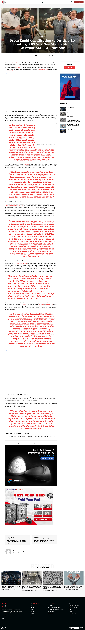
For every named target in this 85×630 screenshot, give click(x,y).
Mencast (26, 164)
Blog (42, 36)
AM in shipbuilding (43, 69)
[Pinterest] (71, 67)
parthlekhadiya (37, 55)
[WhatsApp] (74, 67)
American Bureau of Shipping (13, 62)
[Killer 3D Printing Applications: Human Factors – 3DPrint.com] (63, 109)
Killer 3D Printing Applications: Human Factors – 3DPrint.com (73, 109)
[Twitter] (68, 67)
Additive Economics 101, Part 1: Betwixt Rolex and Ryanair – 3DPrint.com (73, 125)
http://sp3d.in (16, 552)
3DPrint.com (18, 67)
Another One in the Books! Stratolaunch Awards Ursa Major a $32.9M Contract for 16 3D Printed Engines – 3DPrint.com (16, 541)
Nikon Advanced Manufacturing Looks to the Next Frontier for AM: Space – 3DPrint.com (73, 114)
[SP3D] (3, 2)
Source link (8, 532)
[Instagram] (5, 627)
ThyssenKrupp (49, 304)
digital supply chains (11, 70)
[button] (71, 2)
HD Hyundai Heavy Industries (20, 263)
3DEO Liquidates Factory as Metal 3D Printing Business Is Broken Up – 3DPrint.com (73, 131)
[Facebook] (65, 67)
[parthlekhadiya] (8, 552)
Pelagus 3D (25, 304)
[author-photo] (2, 589)
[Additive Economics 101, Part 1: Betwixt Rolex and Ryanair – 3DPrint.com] (63, 126)
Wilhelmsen (41, 304)
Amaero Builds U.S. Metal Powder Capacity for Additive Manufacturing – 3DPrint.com (73, 120)
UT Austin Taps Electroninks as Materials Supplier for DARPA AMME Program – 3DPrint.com (44, 540)
